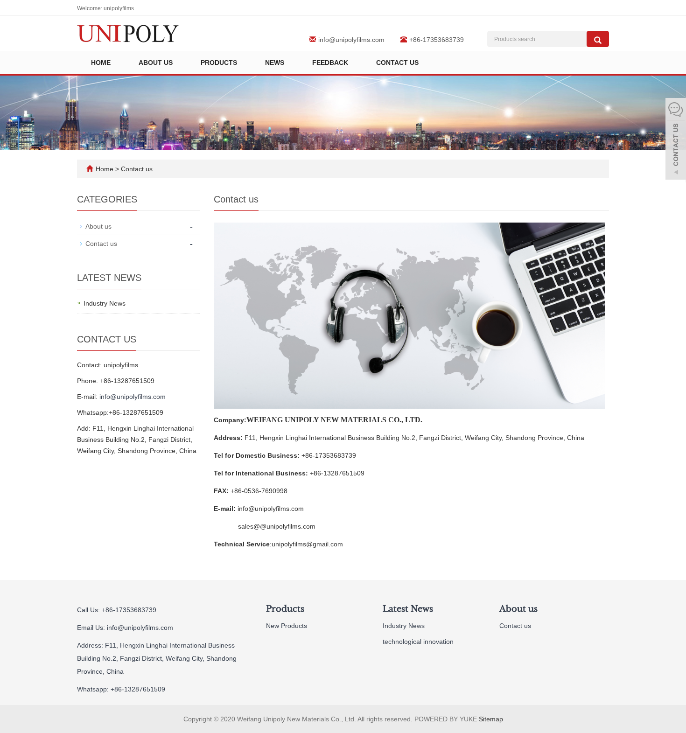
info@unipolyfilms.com (351, 39)
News (274, 62)
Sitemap (491, 719)
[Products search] (598, 39)
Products (219, 62)
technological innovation (418, 641)
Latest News (408, 609)
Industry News (105, 303)
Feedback (330, 62)
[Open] (675, 140)
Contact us (397, 62)
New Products (286, 625)
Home (101, 62)
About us (156, 62)
